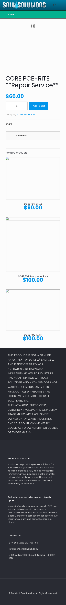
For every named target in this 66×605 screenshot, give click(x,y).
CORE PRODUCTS (26, 114)
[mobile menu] (61, 5)
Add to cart (39, 106)
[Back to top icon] (33, 585)
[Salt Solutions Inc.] (24, 5)
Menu (10, 14)
